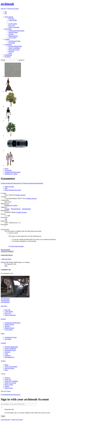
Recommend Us (9, 357)
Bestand (7, 209)
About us (7, 377)
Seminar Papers (13, 32)
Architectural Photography (16, 30)
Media (6, 365)
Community (8, 44)
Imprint (7, 386)
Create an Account (12, 8)
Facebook (8, 56)
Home (6, 168)
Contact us (8, 379)
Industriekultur (26, 209)
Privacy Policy (9, 384)
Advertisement (5, 298)
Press (6, 370)
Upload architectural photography (11, 183)
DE (6, 12)
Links (10, 53)
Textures (11, 34)
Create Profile (12, 20)
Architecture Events (14, 41)
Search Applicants (13, 27)
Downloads (8, 29)
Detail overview (9, 186)
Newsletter (11, 43)
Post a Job (11, 25)
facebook (11, 51)
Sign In (3, 8)
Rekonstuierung (16, 209)
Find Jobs (11, 18)
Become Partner (9, 368)
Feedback (7, 355)
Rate (6, 188)
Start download (5, 249)
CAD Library (12, 37)
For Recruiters (12, 24)
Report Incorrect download (13, 190)
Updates (7, 39)
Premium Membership (15, 46)
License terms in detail (17, 246)
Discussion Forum (13, 49)
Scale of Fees (9, 388)
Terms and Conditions (11, 381)
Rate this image (6, 259)
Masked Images (13, 36)
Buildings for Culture (11, 174)
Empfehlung (8, 55)
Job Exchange (9, 17)
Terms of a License (10, 383)
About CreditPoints (14, 48)
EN (6, 13)
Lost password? (5, 419)
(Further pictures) (20, 195)
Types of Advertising (11, 366)
